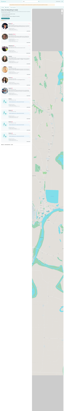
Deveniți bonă (58, 1)
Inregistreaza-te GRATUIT (5, 18)
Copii (3, 7)
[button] (37, 217)
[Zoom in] (62, 10)
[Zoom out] (62, 11)
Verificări (7, 7)
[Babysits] (3, 1)
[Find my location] (62, 13)
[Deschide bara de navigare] (62, 1)
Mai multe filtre (13, 7)
